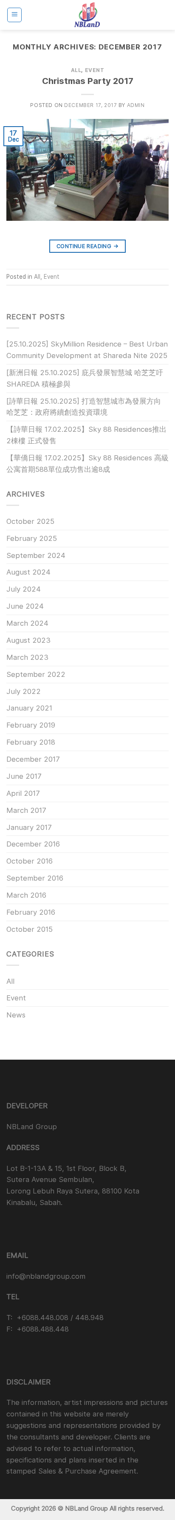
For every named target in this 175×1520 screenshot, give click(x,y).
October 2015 (29, 929)
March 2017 (26, 810)
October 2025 (30, 521)
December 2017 (33, 759)
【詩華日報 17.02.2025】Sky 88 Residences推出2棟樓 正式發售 (86, 435)
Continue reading (87, 246)
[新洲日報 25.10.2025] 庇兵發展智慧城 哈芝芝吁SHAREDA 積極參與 (84, 378)
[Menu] (14, 15)
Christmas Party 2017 (87, 80)
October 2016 (29, 861)
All (76, 70)
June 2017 (24, 776)
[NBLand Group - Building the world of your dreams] (87, 15)
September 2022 (35, 674)
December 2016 (33, 844)
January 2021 (29, 708)
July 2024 (23, 589)
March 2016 (26, 895)
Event (94, 70)
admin (136, 105)
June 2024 (25, 606)
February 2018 (30, 742)
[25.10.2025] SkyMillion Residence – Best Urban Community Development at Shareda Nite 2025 (87, 350)
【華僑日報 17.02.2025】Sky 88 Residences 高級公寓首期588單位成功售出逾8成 (87, 464)
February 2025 (31, 538)
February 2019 (30, 725)
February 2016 (30, 912)
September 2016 (34, 878)
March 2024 (27, 623)
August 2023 (28, 640)
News (15, 1015)
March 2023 (27, 657)
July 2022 (23, 691)
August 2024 (28, 572)
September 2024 (35, 555)
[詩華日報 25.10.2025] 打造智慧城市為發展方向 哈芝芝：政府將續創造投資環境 (83, 407)
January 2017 (29, 827)
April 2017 (23, 793)
